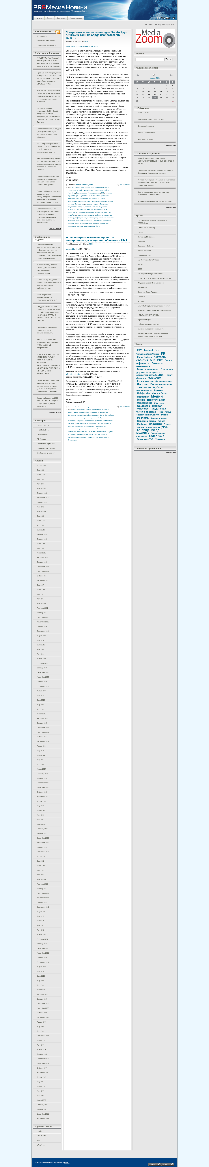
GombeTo (141, 297)
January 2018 (42, 562)
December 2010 (43, 948)
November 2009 (43, 1008)
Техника (160, 439)
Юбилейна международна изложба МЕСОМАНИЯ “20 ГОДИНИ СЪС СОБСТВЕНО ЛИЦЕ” (156, 161)
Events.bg (141, 241)
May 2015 (40, 705)
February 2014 (42, 774)
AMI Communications (145, 139)
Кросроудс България (146, 126)
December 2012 (43, 838)
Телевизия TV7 (145, 439)
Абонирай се (42, 36)
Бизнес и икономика (149, 364)
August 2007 (41, 1077)
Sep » (172, 75)
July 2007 (40, 1082)
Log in (39, 1131)
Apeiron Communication (146, 133)
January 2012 (42, 889)
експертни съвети (98, 198)
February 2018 (42, 557)
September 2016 (43, 631)
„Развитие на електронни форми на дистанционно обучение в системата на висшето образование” (90, 428)
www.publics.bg (72, 249)
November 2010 (43, 953)
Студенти (107, 423)
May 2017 (40, 594)
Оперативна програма (93, 420)
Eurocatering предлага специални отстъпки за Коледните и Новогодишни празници (155, 171)
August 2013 (41, 801)
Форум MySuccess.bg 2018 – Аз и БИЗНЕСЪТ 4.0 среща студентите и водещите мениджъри (48, 402)
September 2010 (43, 962)
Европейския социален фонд (93, 415)
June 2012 (41, 866)
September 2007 (43, 1072)
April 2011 (40, 930)
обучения (80, 420)
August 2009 (41, 1022)
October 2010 (42, 957)
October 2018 (42, 539)
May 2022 (40, 507)
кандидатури (72, 207)
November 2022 (43, 498)
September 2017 (43, 580)
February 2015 (42, 718)
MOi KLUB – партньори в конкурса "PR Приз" (155, 201)
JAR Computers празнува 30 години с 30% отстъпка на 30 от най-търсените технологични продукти (48, 148)
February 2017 (42, 608)
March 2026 (41, 488)
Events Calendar (43, 425)
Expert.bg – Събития (145, 246)
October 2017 (42, 576)
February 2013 (42, 829)
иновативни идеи (91, 204)
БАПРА (140, 264)
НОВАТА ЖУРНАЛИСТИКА (148, 315)
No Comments (125, 184)
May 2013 (40, 815)
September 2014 (43, 741)
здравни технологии (99, 201)
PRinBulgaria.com (144, 255)
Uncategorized (42, 434)
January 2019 (42, 534)
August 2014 (41, 746)
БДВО (140, 269)
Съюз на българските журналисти (151, 329)
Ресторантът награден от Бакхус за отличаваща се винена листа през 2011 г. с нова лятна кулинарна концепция (156, 182)
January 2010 (42, 999)
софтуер (71, 218)
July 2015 (40, 695)
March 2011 (41, 935)
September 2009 (43, 1017)
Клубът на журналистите (150, 389)
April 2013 (40, 820)
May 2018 (40, 548)
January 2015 (42, 723)
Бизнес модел (81, 193)
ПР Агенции (41, 439)
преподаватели (82, 423)
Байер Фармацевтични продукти (91, 190)
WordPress (41, 1145)
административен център (81, 409)
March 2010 (41, 990)
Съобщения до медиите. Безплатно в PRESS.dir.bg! (152, 221)
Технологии (97, 220)
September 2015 (43, 686)
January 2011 (42, 944)
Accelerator (76, 187)
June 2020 (41, 521)
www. (82, 47)
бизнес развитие (94, 193)
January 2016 (42, 668)
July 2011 (40, 916)
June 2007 (41, 1086)
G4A (82, 187)
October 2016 (42, 626)
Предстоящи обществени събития (154, 413)
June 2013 (41, 810)
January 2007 (42, 1109)
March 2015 (41, 714)
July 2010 (40, 971)
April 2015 (40, 709)
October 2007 (42, 1068)
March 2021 (41, 511)
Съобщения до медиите (46, 45)
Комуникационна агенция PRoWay (151, 119)
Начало (39, 18)
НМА (99, 418)
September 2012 (43, 852)
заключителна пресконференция (85, 418)
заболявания (72, 201)
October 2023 (42, 493)
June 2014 (41, 755)
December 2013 (43, 783)
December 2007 (43, 1059)
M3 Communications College (148, 260)
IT (77, 190)
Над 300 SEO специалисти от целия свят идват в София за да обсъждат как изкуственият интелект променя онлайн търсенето (49, 96)
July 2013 (40, 806)
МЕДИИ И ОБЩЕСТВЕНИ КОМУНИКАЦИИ (154, 310)
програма (90, 215)
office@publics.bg (73, 374)
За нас (49, 18)
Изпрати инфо (76, 18)
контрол (81, 207)
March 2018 (41, 553)
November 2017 (43, 571)
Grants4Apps (89, 187)
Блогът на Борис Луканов (147, 292)
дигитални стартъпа (83, 198)
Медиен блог (142, 287)
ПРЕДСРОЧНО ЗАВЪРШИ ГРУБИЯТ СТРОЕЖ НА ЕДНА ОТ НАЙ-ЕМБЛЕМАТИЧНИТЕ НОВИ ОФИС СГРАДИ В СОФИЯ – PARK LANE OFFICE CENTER (49, 313)
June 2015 (41, 700)
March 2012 (41, 879)
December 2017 (43, 567)
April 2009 (40, 1031)
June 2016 (41, 645)
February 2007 (42, 1105)
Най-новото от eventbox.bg (148, 324)
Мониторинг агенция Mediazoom (150, 274)
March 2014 (41, 769)
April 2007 (40, 1095)
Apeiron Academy (144, 251)
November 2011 (43, 898)
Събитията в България (46, 41)
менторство (81, 209)
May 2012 (40, 870)
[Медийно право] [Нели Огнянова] (151, 283)
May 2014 (40, 760)
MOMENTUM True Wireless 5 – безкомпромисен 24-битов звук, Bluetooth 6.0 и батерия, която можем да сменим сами (49, 62)
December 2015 (43, 672)
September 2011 (43, 907)
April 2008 (40, 1045)
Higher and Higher (144, 320)
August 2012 (41, 856)
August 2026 (41, 465)
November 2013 (43, 787)
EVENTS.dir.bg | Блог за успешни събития (154, 306)
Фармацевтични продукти (89, 223)
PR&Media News (43, 430)
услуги (77, 223)
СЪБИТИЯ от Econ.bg (146, 228)
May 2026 (40, 479)
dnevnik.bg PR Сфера (146, 237)
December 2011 (43, 893)
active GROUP (143, 113)
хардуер (80, 226)
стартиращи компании (97, 218)
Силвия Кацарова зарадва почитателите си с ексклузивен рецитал (47, 330)
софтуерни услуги (81, 218)
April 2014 (40, 764)
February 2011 (42, 939)
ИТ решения (103, 204)
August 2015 (41, 691)
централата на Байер (92, 226)
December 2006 (43, 1114)
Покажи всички (55, 229)
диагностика (95, 196)
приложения (81, 215)
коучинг (88, 207)
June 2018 (41, 544)
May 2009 (40, 1026)
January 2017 (42, 613)
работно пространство (103, 215)
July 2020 (40, 516)
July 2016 (40, 640)
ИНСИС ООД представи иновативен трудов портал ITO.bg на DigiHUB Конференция (47, 344)
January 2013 (42, 833)
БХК (102, 193)
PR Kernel (141, 232)
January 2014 (42, 778)
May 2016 (40, 649)
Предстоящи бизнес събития (151, 410)
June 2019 (41, 530)
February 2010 (42, 994)
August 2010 (41, 967)
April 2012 (40, 875)
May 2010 (40, 980)
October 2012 (42, 847)
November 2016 (43, 622)
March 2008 (41, 1049)
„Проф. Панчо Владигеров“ (85, 426)
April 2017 (40, 599)
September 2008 (43, 1036)
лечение (94, 207)
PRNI (86, 41)
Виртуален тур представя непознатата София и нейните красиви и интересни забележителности (49, 284)
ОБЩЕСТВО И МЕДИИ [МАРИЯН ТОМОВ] (154, 278)
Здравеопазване (84, 201)
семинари (92, 423)
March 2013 (41, 824)
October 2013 (42, 792)
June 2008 (41, 1040)
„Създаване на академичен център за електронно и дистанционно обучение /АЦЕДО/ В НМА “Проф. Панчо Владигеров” (88, 437)
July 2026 (40, 470)
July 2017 (40, 585)
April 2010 (40, 985)
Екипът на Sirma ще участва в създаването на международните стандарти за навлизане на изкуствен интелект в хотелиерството (49, 196)
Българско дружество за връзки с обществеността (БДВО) (154, 372)
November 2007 (43, 1063)
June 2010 (41, 976)
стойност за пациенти (84, 220)
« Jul (137, 75)
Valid (42, 1136)
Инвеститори (79, 204)
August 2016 (41, 636)
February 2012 (42, 884)
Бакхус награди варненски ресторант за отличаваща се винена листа (153, 193)
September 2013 (43, 797)
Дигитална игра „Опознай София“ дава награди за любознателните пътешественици (47, 269)
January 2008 (42, 1054)
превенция (99, 212)
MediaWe (141, 301)
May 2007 (40, 1091)
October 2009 (42, 1013)
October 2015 (42, 682)
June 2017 (41, 590)
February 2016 (42, 663)
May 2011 (40, 925)
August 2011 (41, 912)
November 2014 (43, 732)
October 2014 (42, 737)
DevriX (66, 1162)
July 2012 (40, 861)
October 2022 (42, 502)
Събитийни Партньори (45, 444)
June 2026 (41, 475)
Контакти (61, 18)
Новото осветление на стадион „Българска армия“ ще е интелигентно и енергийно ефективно (49, 133)
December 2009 (43, 1003)
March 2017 (41, 603)
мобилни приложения (95, 209)
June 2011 (41, 921)
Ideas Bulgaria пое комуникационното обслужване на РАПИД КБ (47, 297)
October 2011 (42, 902)
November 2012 (43, 843)
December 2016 (43, 617)
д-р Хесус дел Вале (83, 196)
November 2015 (43, 677)
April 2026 (40, 484)
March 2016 (41, 659)
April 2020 (40, 525)
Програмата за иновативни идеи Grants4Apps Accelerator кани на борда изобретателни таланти (96, 35)
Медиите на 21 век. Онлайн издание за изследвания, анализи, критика (153, 335)
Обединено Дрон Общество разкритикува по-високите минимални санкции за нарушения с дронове (48, 180)
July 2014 (40, 751)
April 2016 (40, 654)
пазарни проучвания (86, 212)
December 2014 (43, 728)
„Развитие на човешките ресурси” (100, 431)
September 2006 (43, 1118)
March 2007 (41, 1100)
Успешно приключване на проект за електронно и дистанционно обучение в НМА (96, 238)
